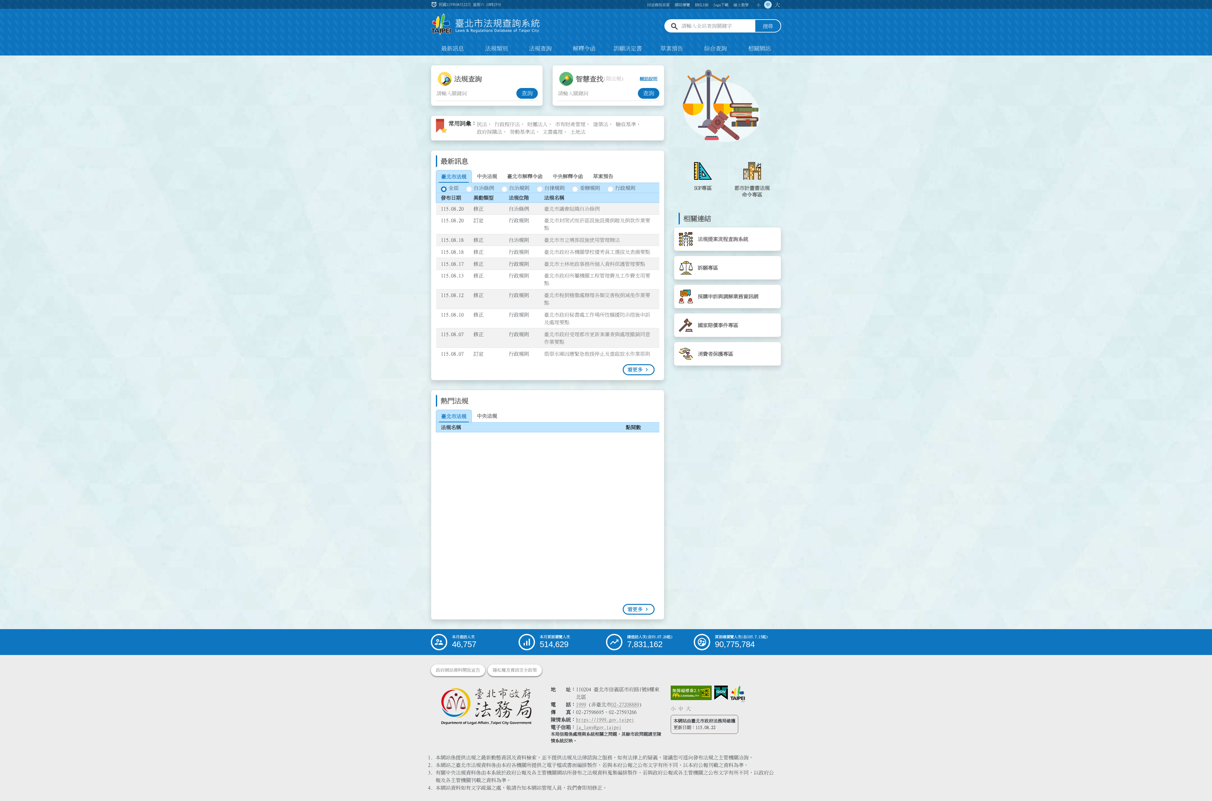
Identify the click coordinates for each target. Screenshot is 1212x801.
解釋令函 (584, 48)
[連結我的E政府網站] (721, 693)
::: (4, 59)
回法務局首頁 (658, 5)
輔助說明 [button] (648, 79)
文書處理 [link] (553, 131)
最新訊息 (452, 48)
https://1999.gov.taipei (605, 719)
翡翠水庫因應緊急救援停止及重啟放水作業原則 (597, 353)
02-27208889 (625, 704)
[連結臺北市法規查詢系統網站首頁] (485, 24)
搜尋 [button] (768, 26)
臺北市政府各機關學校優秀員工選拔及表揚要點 (597, 251)
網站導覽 (682, 5)
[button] (1199, 784)
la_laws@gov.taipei (598, 727)
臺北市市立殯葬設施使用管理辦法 (582, 240)
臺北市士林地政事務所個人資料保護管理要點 (594, 263)
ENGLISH (701, 5)
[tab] (454, 176)
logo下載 (720, 5)
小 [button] (758, 5)
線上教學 (741, 5)
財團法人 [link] (537, 124)
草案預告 (671, 48)
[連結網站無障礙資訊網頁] (691, 693)
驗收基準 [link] (626, 124)
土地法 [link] (577, 131)
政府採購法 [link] (489, 131)
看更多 (635, 369)
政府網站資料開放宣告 (458, 670)
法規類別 (496, 48)
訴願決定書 (628, 48)
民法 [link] (482, 124)
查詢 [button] (527, 93)
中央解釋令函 (568, 176)
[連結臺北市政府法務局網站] (486, 706)
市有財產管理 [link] (570, 124)
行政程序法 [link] (507, 124)
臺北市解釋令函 (525, 176)
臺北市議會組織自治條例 (572, 208)
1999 (581, 704)
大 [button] (777, 4)
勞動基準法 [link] (522, 131)
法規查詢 (540, 48)
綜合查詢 (715, 48)
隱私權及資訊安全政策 (515, 670)
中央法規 (487, 176)
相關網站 (759, 48)
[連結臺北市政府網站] (737, 694)
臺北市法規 (453, 176)
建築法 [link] (600, 124)
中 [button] (768, 5)
